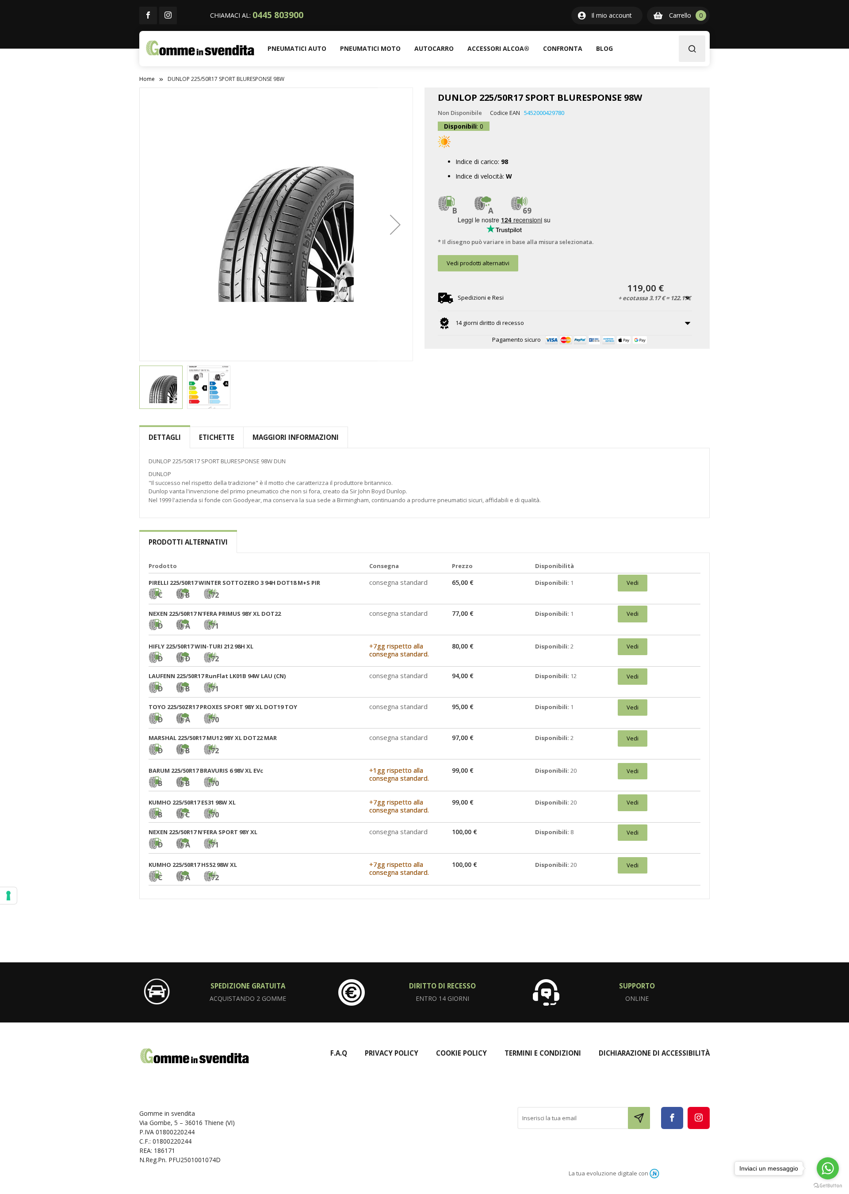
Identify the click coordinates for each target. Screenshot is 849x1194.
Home (147, 79)
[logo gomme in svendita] (200, 48)
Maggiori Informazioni (295, 437)
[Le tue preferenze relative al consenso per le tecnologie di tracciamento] (8, 895)
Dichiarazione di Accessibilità (654, 1053)
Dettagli (165, 437)
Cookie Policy (461, 1053)
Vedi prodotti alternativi (478, 263)
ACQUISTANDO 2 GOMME (248, 998)
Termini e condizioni (543, 1053)
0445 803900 (277, 15)
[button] (395, 224)
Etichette (216, 437)
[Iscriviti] (639, 1118)
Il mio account (611, 15)
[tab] (164, 437)
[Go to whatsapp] (828, 1168)
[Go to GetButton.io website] (828, 1185)
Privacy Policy (391, 1053)
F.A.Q (338, 1053)
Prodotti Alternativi (188, 542)
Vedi (633, 583)
